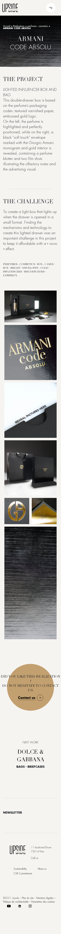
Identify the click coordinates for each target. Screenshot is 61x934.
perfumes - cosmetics (38, 26)
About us (42, 868)
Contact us (26, 697)
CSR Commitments (23, 873)
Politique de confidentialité (15, 901)
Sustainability (20, 868)
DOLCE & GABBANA (30, 756)
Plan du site (27, 898)
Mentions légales (45, 898)
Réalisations (19, 26)
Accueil (6, 26)
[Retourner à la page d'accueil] (10, 7)
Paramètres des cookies (43, 901)
